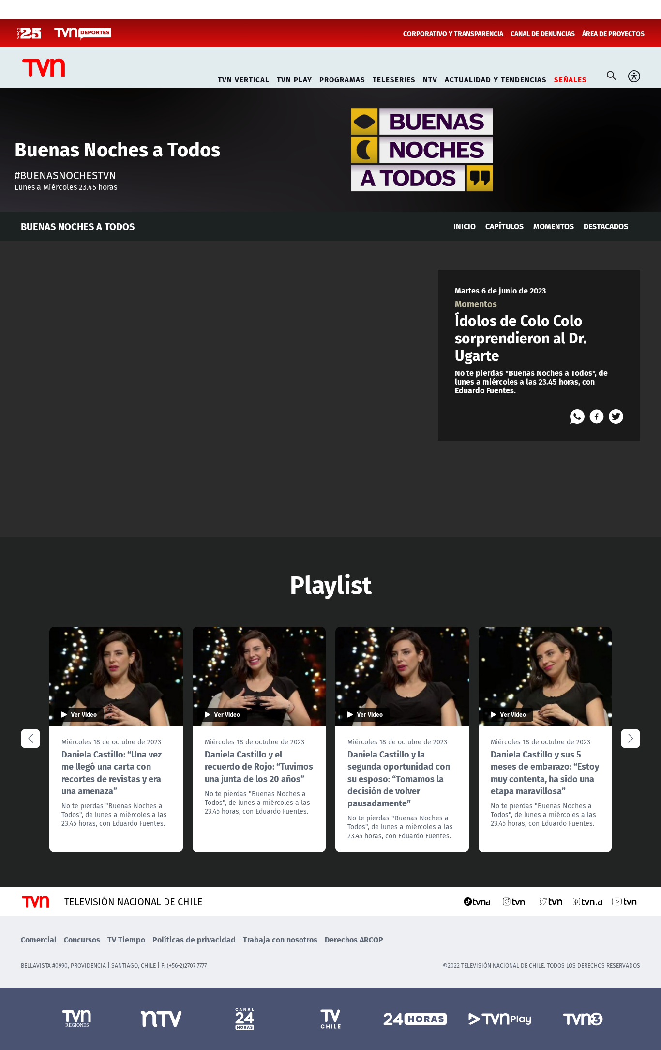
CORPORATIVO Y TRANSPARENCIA (453, 33)
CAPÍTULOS (504, 226)
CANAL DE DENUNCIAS (543, 33)
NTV (430, 78)
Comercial (39, 939)
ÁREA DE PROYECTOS (613, 33)
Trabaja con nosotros (280, 939)
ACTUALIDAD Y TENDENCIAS (496, 78)
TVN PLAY (294, 78)
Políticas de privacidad (194, 939)
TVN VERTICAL (244, 78)
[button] (630, 738)
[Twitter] (616, 416)
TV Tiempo (126, 939)
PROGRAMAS (342, 78)
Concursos (82, 939)
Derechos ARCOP (354, 939)
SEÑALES (570, 78)
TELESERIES (394, 78)
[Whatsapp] (577, 416)
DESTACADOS (606, 226)
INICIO (464, 226)
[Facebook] (596, 416)
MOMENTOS (553, 226)
